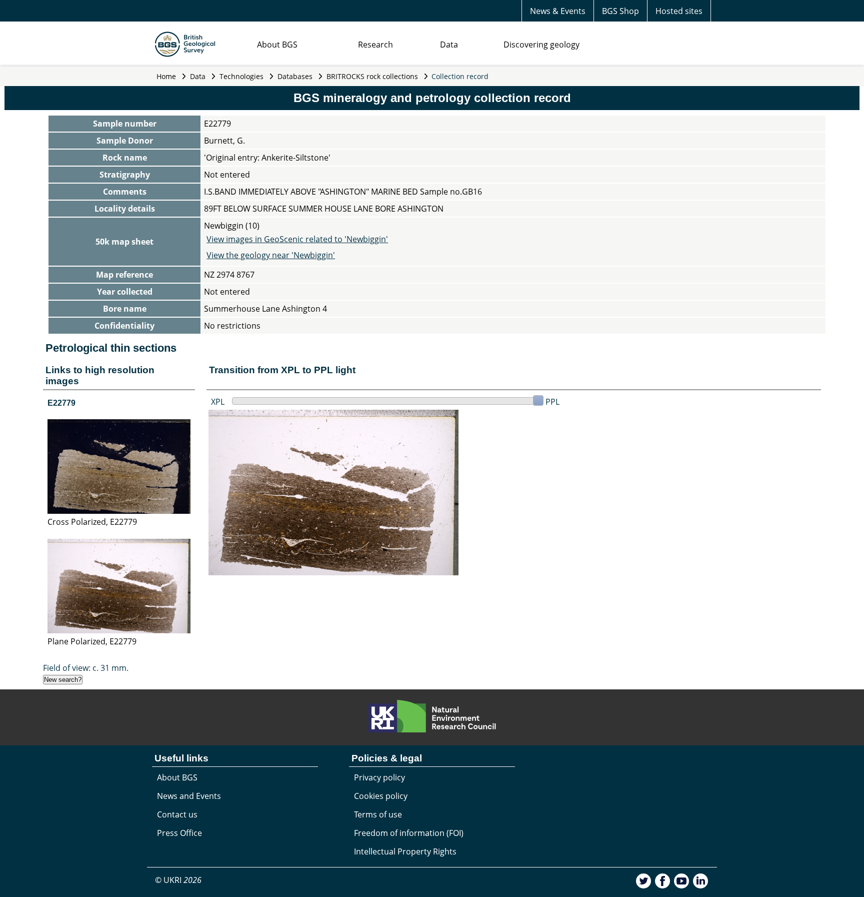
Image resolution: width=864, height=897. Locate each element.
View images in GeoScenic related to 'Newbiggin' (297, 239)
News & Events (558, 11)
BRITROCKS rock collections (372, 76)
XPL (217, 401)
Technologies (242, 76)
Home (166, 76)
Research (375, 44)
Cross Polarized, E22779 (92, 521)
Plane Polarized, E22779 (92, 641)
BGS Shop (620, 11)
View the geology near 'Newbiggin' (270, 255)
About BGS (277, 44)
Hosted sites (679, 11)
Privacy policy (379, 777)
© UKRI (178, 879)
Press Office (179, 832)
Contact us (177, 814)
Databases (295, 76)
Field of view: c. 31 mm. (85, 667)
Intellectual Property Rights (405, 851)
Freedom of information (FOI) (409, 832)
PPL (553, 401)
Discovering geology (542, 44)
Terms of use (378, 814)
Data (449, 44)
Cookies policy (381, 795)
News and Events (189, 795)
